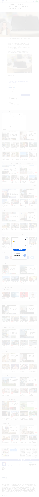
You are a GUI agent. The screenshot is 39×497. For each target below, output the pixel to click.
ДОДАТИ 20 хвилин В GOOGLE (19, 249)
